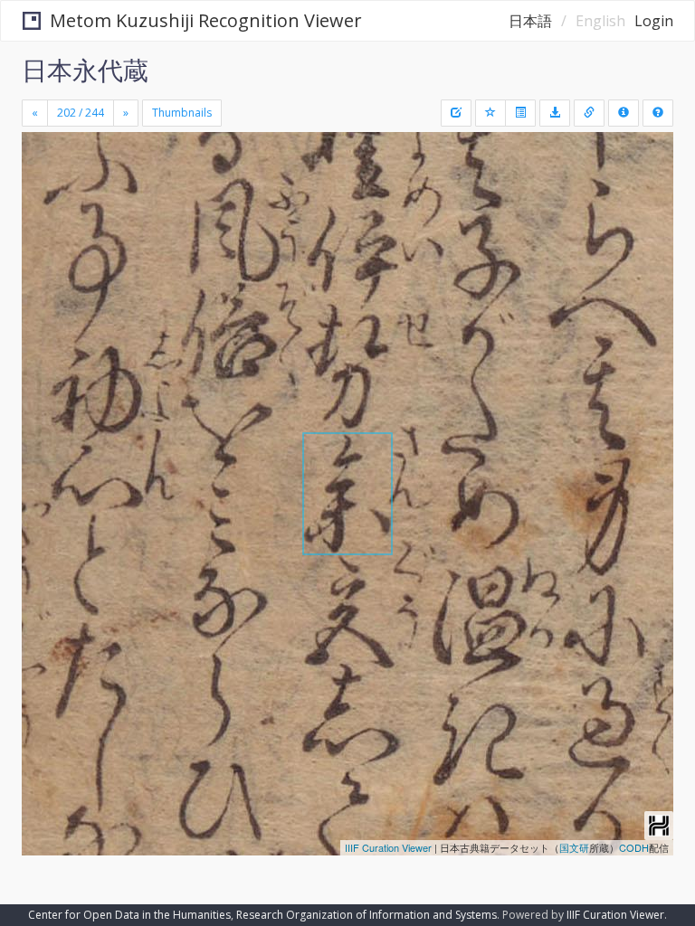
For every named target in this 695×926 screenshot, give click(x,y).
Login (653, 21)
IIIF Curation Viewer (388, 847)
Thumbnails (182, 112)
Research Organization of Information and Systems (366, 914)
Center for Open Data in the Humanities (129, 914)
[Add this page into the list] (490, 113)
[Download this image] (554, 113)
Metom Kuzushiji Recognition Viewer (206, 20)
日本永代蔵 (85, 69)
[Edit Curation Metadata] (456, 113)
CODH (634, 847)
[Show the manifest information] (623, 113)
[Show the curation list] (520, 113)
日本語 (530, 21)
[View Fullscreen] (46, 223)
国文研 (574, 847)
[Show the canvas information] (589, 113)
